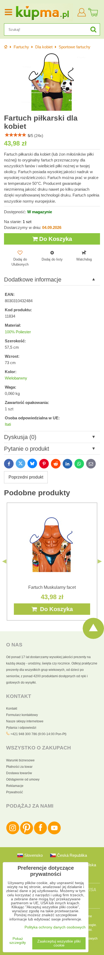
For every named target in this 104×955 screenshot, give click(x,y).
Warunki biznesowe (20, 760)
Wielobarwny (16, 378)
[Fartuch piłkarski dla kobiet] (52, 82)
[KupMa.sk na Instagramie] (12, 833)
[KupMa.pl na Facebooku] (40, 833)
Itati (8, 424)
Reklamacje (14, 786)
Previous (4, 561)
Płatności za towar (19, 767)
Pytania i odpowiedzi (21, 728)
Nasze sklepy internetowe (24, 721)
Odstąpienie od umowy (22, 779)
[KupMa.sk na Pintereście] (26, 833)
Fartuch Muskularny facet (52, 587)
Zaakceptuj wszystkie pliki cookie (59, 943)
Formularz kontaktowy (22, 715)
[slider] (15, 135)
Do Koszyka (55, 239)
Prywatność (14, 792)
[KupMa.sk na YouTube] (54, 833)
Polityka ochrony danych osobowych (55, 927)
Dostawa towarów (19, 773)
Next (99, 561)
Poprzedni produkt (26, 477)
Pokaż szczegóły (17, 941)
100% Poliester (18, 332)
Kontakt (11, 708)
